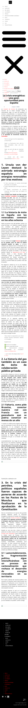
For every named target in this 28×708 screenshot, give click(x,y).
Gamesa (18, 241)
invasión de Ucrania (9, 109)
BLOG (6, 17)
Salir (6, 23)
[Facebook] (18, 88)
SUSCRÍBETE (7, 12)
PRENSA (6, 14)
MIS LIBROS (7, 10)
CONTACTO (7, 19)
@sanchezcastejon (12, 152)
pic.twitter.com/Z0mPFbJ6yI (11, 154)
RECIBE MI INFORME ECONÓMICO (12, 15)
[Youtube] (15, 88)
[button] (14, 52)
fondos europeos (15, 518)
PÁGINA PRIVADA (8, 25)
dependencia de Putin (19, 252)
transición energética (11, 196)
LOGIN (6, 21)
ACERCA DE (7, 8)
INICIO (6, 6)
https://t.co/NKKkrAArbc (10, 351)
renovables (4, 136)
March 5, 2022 (15, 158)
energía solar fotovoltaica (8, 533)
